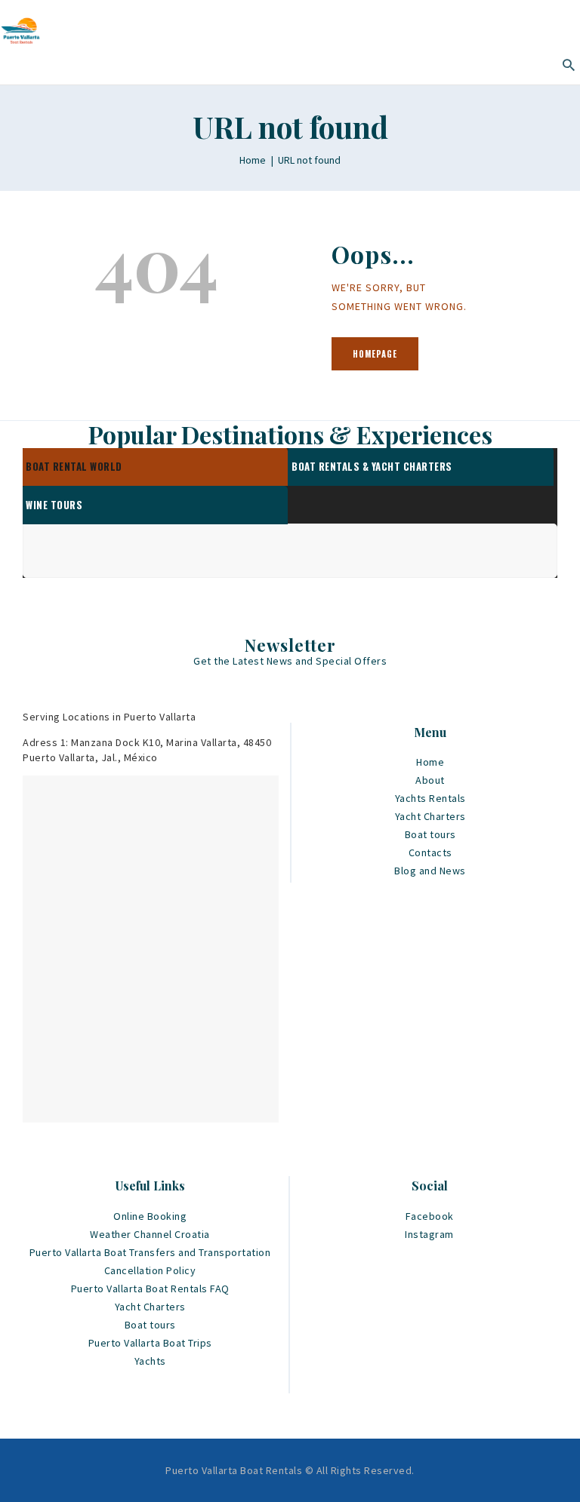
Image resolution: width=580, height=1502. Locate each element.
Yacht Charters (430, 816)
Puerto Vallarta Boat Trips (150, 1343)
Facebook (430, 1216)
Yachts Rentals (430, 798)
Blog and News (430, 870)
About (430, 780)
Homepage (375, 354)
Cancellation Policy (150, 1270)
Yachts (150, 1361)
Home (252, 160)
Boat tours (430, 834)
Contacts (430, 852)
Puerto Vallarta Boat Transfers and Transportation (150, 1252)
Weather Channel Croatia (150, 1234)
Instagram (429, 1234)
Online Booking (150, 1216)
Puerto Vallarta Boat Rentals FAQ (150, 1288)
